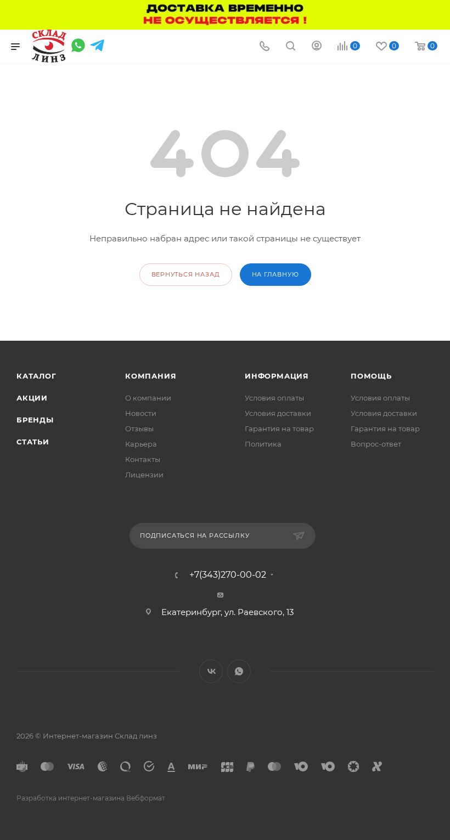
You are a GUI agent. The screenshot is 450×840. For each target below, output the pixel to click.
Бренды (35, 419)
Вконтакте (211, 671)
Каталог (36, 375)
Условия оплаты (274, 397)
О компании (148, 397)
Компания (150, 375)
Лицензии (144, 474)
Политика (263, 443)
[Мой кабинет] (317, 47)
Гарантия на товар (279, 428)
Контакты (142, 459)
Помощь (371, 375)
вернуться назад (185, 274)
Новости (140, 413)
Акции (32, 397)
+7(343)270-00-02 (227, 575)
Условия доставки (278, 413)
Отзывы (139, 428)
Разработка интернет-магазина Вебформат (90, 798)
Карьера (141, 443)
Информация (277, 375)
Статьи (32, 441)
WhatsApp (239, 671)
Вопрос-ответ (376, 443)
